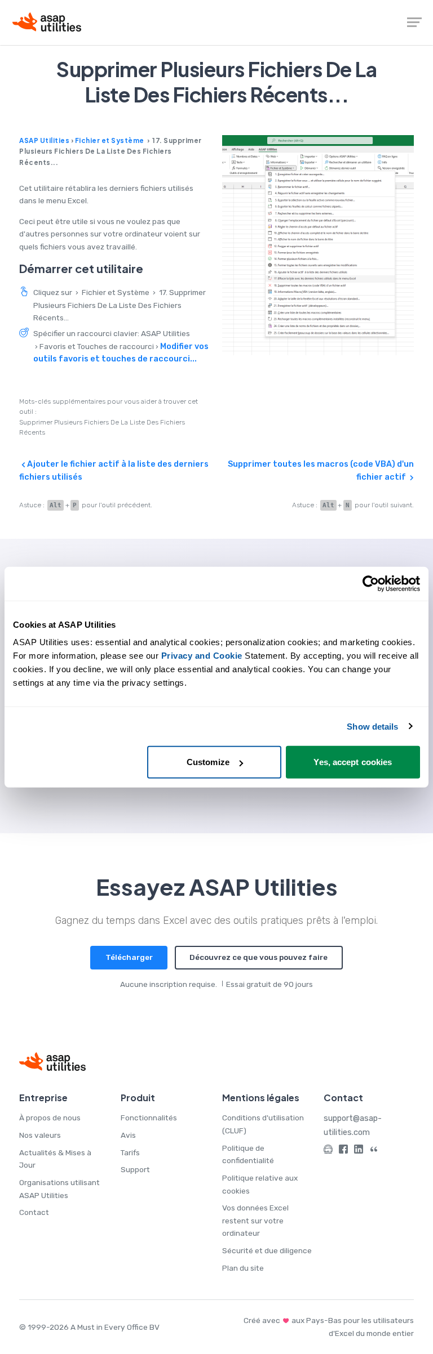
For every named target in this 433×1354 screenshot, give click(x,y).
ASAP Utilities (44, 140)
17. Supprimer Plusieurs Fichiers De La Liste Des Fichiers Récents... (119, 305)
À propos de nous (50, 1117)
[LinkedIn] (358, 1151)
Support (135, 1169)
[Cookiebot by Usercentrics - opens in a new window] (370, 583)
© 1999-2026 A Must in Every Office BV (89, 1326)
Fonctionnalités (149, 1117)
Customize (208, 762)
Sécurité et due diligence (267, 1250)
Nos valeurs (40, 1134)
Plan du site (243, 1267)
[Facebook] (343, 1151)
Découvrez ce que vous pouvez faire (258, 957)
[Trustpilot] (373, 1151)
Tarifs (130, 1152)
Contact (34, 1212)
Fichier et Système (109, 140)
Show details (372, 726)
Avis (128, 1134)
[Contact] (328, 1151)
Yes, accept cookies (352, 762)
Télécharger (129, 957)
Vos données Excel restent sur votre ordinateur (255, 1220)
